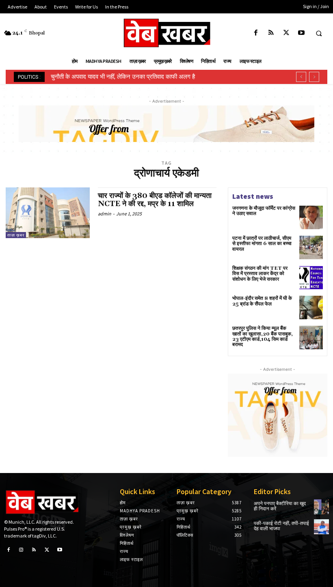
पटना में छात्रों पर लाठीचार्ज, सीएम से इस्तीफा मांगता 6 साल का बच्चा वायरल (262, 243)
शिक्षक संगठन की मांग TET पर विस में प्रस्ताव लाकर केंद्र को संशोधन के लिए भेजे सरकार (260, 273)
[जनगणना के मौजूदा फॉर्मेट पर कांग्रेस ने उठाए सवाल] (311, 217)
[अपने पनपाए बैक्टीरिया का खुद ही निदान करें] (321, 506)
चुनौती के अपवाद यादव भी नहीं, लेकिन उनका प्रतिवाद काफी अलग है (123, 76)
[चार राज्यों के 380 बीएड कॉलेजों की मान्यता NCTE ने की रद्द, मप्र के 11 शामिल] (48, 212)
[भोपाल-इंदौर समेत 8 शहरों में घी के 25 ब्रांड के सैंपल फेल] (311, 307)
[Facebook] (256, 33)
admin (104, 214)
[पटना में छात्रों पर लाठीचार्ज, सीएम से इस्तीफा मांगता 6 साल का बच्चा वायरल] (311, 247)
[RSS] (271, 33)
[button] (319, 33)
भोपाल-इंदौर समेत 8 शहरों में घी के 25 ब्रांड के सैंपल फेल (262, 301)
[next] (314, 77)
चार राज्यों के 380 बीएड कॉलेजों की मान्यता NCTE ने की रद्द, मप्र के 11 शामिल (155, 200)
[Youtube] (301, 33)
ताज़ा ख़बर (15, 235)
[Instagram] (21, 550)
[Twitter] (286, 33)
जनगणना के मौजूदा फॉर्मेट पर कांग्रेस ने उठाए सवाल (263, 211)
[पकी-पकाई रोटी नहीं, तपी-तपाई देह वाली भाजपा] (321, 526)
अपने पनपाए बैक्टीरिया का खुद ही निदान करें (280, 506)
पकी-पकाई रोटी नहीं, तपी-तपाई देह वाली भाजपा (281, 526)
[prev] (301, 77)
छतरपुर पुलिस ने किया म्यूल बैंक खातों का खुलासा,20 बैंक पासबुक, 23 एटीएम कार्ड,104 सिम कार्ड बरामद (262, 336)
